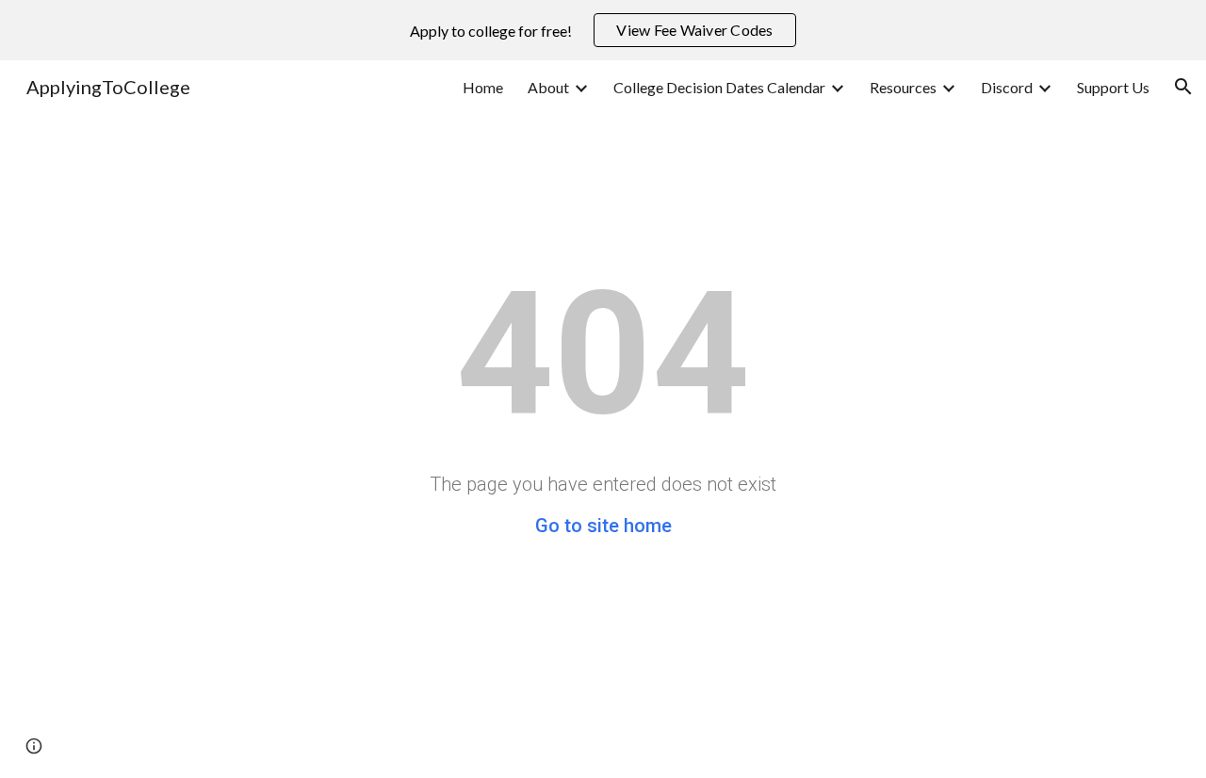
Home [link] (483, 87)
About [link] (548, 87)
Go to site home (603, 525)
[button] (1183, 86)
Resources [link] (903, 87)
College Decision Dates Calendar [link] (719, 87)
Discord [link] (1007, 87)
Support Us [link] (1113, 87)
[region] (603, 30)
